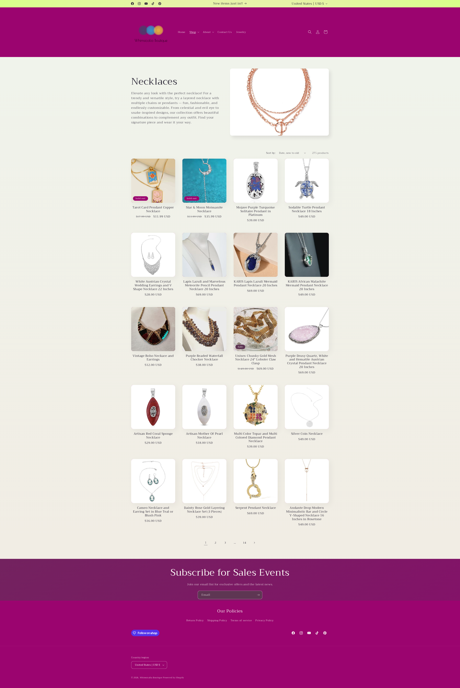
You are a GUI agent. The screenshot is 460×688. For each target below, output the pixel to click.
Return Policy (195, 620)
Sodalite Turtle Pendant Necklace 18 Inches (307, 209)
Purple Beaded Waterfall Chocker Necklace (204, 358)
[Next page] (254, 543)
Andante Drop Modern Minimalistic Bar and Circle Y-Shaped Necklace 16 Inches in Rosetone (307, 513)
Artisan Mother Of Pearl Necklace (204, 436)
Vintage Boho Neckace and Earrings (153, 358)
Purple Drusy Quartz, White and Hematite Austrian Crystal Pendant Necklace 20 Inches (307, 361)
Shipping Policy (217, 620)
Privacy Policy (264, 620)
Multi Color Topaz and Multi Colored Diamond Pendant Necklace (255, 437)
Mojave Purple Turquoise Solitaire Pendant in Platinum (255, 211)
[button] (194, 32)
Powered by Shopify (173, 677)
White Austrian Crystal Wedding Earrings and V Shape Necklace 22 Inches (153, 285)
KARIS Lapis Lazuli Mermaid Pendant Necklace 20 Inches (255, 283)
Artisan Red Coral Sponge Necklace (153, 436)
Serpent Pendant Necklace (255, 508)
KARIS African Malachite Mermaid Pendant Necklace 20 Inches (307, 285)
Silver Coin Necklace (307, 434)
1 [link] (206, 542)
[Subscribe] (258, 595)
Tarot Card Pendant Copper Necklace (153, 209)
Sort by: (270, 153)
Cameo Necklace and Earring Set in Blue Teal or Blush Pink (153, 511)
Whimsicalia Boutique (151, 677)
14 (244, 543)
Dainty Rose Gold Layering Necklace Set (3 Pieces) (204, 510)
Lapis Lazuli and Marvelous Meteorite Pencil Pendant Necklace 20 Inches (204, 285)
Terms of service (241, 620)
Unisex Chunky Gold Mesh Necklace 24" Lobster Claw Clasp (255, 359)
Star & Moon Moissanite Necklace (204, 209)
